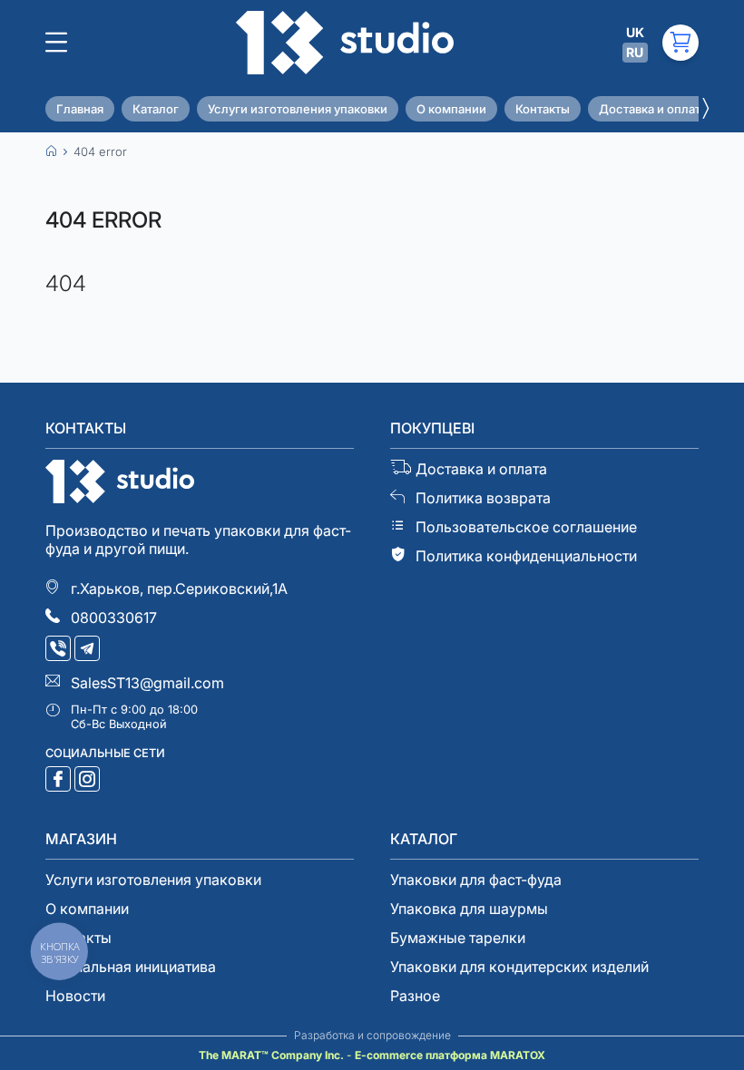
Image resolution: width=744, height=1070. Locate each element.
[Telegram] (88, 650)
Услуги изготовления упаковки (297, 109)
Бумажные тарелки (457, 938)
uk (635, 32)
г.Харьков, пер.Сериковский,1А (179, 588)
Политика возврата (483, 498)
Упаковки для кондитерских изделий (519, 967)
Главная (79, 109)
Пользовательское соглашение (526, 527)
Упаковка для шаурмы (469, 909)
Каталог (155, 109)
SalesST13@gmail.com (147, 683)
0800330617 (114, 617)
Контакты (542, 109)
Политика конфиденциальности (526, 556)
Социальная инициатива (130, 967)
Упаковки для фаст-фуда (476, 880)
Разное (415, 996)
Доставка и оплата (653, 109)
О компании (451, 109)
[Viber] (59, 650)
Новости (75, 996)
